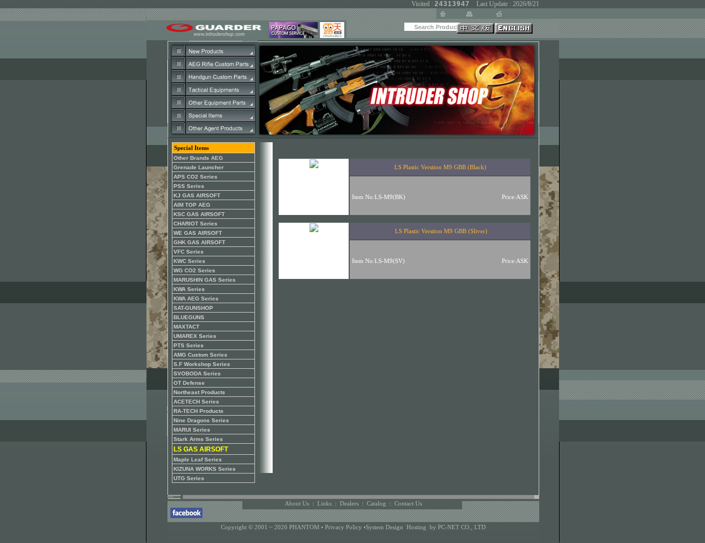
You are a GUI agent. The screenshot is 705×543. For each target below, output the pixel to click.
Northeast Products (199, 392)
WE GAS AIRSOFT (197, 233)
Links (324, 503)
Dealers (349, 503)
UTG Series (188, 478)
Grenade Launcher (198, 167)
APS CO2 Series (195, 177)
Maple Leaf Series (197, 459)
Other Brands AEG (198, 158)
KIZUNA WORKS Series (204, 469)
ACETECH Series (196, 402)
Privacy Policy (344, 527)
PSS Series (188, 186)
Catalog (376, 503)
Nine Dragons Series (201, 420)
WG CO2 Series (194, 270)
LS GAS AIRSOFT (200, 449)
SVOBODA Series (197, 373)
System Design (384, 527)
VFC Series (188, 252)
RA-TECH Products (198, 411)
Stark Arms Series (198, 439)
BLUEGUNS (188, 317)
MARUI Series (191, 430)
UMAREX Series (194, 336)
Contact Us (408, 503)
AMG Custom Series (200, 355)
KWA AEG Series (196, 298)
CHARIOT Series (195, 224)
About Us (297, 503)
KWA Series (189, 289)
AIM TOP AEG (191, 205)
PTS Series (188, 345)
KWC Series (189, 261)
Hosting (416, 527)
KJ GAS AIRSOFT (196, 195)
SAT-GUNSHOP (193, 308)
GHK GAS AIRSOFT (199, 242)
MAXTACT (186, 327)
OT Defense (189, 383)
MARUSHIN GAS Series (204, 280)
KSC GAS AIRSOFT (199, 214)
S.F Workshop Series (201, 364)
